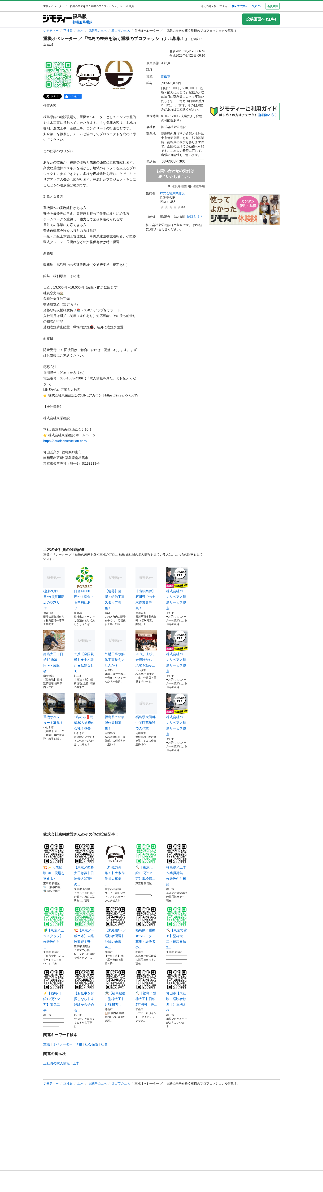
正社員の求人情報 (56, 1063)
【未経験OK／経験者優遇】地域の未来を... (115, 938)
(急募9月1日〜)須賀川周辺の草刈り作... (53, 599)
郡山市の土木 (120, 30)
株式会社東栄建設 (172, 193)
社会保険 (91, 1044)
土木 (80, 30)
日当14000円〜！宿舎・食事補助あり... (84, 599)
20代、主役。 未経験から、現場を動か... (145, 659)
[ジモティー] (57, 19)
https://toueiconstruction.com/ (65, 441)
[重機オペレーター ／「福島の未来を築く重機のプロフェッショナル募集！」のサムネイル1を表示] (58, 75)
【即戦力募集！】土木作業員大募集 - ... (115, 875)
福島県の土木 (97, 30)
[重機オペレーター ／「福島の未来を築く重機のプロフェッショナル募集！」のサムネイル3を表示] (119, 75)
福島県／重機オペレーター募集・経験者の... (145, 938)
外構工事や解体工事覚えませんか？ (115, 659)
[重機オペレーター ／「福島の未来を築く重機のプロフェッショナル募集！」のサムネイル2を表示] (89, 75)
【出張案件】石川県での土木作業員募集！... (145, 599)
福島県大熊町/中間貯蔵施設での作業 (145, 722)
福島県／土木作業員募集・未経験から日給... (176, 875)
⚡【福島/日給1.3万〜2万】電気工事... (52, 1001)
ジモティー (51, 30)
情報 (78, 1044)
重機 (46, 1044)
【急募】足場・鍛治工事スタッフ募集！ (115, 599)
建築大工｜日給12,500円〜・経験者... (53, 662)
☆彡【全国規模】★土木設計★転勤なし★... (84, 662)
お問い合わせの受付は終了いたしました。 (175, 173)
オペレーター (63, 1044)
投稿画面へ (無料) (261, 19)
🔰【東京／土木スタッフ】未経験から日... (53, 938)
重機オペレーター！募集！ (53, 720)
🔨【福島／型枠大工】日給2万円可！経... (146, 998)
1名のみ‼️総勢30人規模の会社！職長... (84, 722)
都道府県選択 (82, 22)
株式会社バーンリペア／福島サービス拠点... (176, 599)
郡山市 (165, 76)
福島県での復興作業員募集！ (115, 722)
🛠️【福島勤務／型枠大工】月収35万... (115, 998)
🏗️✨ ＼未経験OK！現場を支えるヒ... (54, 873)
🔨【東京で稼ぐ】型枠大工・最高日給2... (176, 938)
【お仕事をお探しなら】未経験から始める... (84, 1001)
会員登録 (272, 6)
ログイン (256, 6)
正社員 (68, 30)
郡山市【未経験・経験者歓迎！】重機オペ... (176, 1001)
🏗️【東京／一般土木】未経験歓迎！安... (84, 935)
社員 (104, 1044)
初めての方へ (240, 6)
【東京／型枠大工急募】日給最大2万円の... (84, 875)
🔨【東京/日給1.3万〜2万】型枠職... (145, 873)
